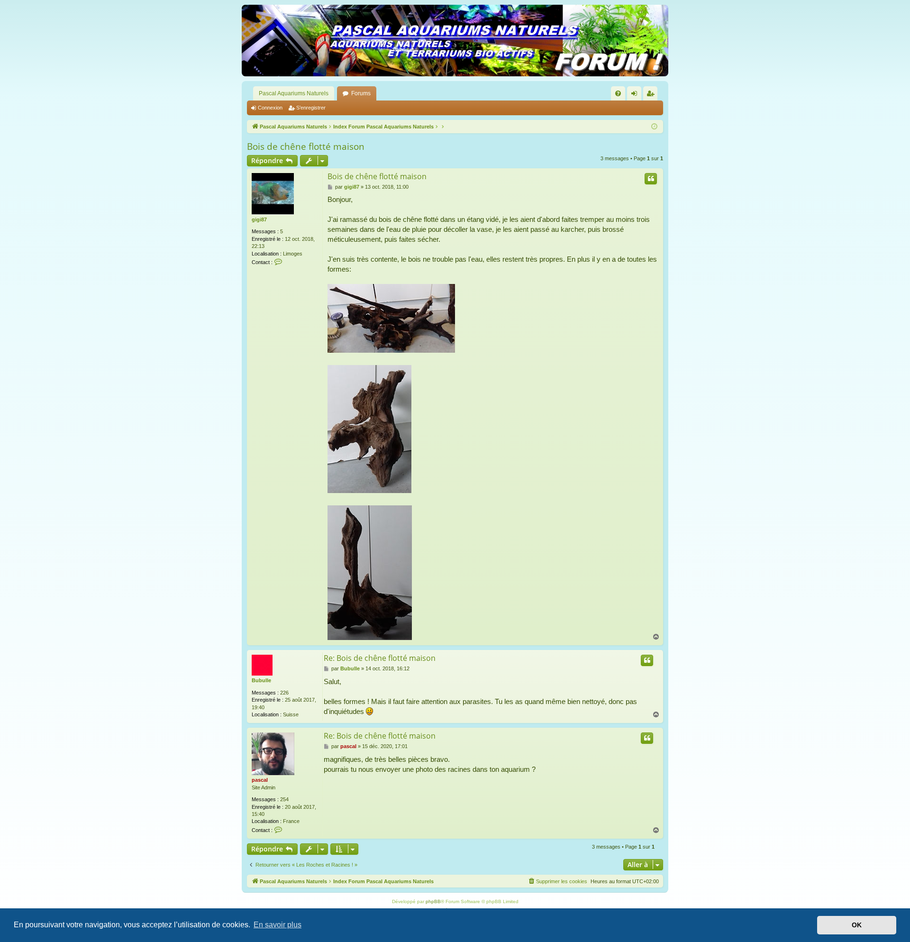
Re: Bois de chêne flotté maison (380, 658)
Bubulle (261, 680)
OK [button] (857, 925)
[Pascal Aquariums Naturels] (455, 40)
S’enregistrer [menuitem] (652, 95)
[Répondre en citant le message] (651, 178)
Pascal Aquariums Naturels (293, 93)
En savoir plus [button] (277, 925)
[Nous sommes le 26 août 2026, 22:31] (654, 126)
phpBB (433, 901)
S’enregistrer (311, 107)
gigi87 (259, 219)
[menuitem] (618, 93)
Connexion (270, 107)
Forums (361, 93)
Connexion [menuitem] (636, 95)
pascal (260, 780)
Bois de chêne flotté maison (305, 146)
